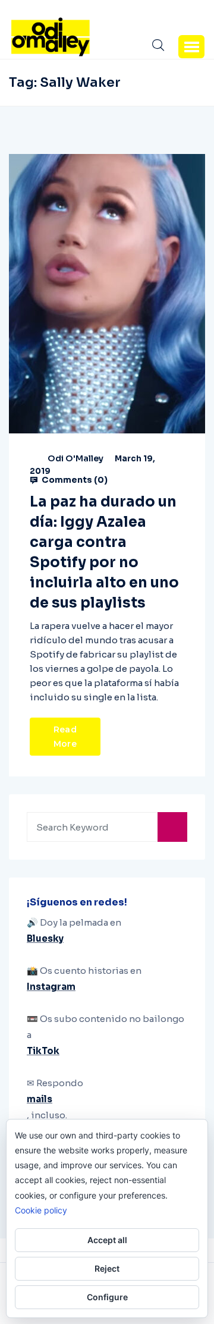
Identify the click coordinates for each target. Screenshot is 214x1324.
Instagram (51, 986)
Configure (107, 1297)
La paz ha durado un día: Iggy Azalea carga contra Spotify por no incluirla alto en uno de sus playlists (104, 552)
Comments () (74, 480)
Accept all (107, 1240)
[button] (191, 46)
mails (39, 1099)
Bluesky (45, 938)
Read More (65, 736)
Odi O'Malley (75, 458)
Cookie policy (41, 1210)
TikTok (43, 1050)
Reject (107, 1268)
